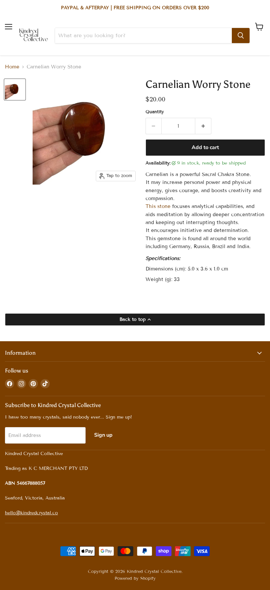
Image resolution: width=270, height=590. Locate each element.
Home (12, 67)
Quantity (155, 112)
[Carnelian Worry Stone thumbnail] (14, 89)
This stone (158, 206)
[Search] (241, 35)
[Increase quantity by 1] (203, 126)
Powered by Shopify (135, 578)
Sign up (103, 435)
